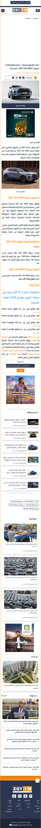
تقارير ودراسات (18, 804)
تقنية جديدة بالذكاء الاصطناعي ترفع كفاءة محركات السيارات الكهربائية (14, 458)
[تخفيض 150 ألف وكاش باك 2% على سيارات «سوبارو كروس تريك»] (33, 483)
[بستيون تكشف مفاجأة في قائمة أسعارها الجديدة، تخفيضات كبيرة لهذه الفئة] (33, 432)
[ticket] (14, 796)
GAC (37, 501)
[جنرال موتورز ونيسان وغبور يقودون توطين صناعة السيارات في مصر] (20, 533)
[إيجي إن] (20, 10)
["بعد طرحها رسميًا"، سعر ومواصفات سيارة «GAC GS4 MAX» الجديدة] (20, 77)
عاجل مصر (38, 801)
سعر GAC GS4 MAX (16, 501)
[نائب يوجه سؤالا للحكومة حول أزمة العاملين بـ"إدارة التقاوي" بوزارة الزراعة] (20, 709)
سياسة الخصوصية (9, 810)
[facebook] (30, 796)
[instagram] (20, 796)
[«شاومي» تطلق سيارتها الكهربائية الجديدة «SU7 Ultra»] (33, 420)
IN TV (19, 800)
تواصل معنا (10, 801)
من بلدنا (34, 656)
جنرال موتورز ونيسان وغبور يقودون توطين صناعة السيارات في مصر (21, 545)
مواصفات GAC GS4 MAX (16, 505)
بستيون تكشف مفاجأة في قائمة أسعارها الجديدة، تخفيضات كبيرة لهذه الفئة (15, 433)
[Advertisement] (20, 42)
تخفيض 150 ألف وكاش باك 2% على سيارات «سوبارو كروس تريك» (15, 483)
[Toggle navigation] (38, 10)
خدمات (28, 807)
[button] (11, 657)
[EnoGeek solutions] (13, 825)
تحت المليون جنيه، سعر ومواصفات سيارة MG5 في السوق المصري (15, 446)
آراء (19, 809)
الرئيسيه (35, 18)
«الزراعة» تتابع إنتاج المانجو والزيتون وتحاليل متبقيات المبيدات (20, 750)
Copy (19, 370)
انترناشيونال (27, 800)
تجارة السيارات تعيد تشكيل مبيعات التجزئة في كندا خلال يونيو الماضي (22, 612)
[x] (25, 796)
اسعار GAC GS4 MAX (32, 505)
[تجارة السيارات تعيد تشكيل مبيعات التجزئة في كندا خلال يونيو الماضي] (20, 599)
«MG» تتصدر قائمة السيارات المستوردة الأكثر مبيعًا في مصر (16, 471)
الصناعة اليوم (37, 807)
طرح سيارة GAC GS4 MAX (31, 508)
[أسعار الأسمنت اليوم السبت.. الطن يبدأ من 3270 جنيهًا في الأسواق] (20, 672)
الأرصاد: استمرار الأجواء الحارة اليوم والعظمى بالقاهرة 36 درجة (20, 768)
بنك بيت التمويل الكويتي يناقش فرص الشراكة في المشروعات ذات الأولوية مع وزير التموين (21, 740)
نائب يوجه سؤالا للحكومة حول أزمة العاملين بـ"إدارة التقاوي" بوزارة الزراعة (21, 722)
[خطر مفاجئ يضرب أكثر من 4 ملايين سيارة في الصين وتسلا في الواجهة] (20, 566)
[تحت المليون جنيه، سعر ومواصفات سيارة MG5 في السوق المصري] (33, 445)
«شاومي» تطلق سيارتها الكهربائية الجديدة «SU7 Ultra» (15, 421)
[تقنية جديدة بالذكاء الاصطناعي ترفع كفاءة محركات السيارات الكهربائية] (33, 457)
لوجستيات (36, 811)
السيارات (28, 18)
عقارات (28, 803)
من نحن (9, 806)
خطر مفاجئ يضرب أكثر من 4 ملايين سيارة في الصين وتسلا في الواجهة (21, 578)
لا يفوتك (33, 695)
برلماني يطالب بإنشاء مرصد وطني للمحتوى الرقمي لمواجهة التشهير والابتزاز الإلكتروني (21, 731)
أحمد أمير (34, 142)
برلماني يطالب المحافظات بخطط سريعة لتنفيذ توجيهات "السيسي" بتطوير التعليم (20, 759)
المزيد (5, 696)
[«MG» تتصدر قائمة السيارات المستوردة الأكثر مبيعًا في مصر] (33, 470)
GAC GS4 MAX (29, 501)
